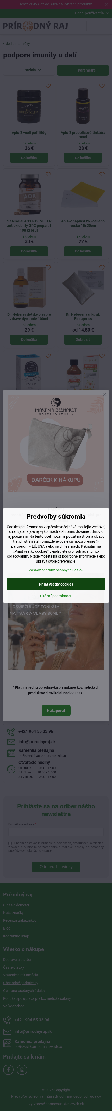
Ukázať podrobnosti (56, 596)
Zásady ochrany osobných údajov (56, 570)
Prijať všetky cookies (56, 584)
